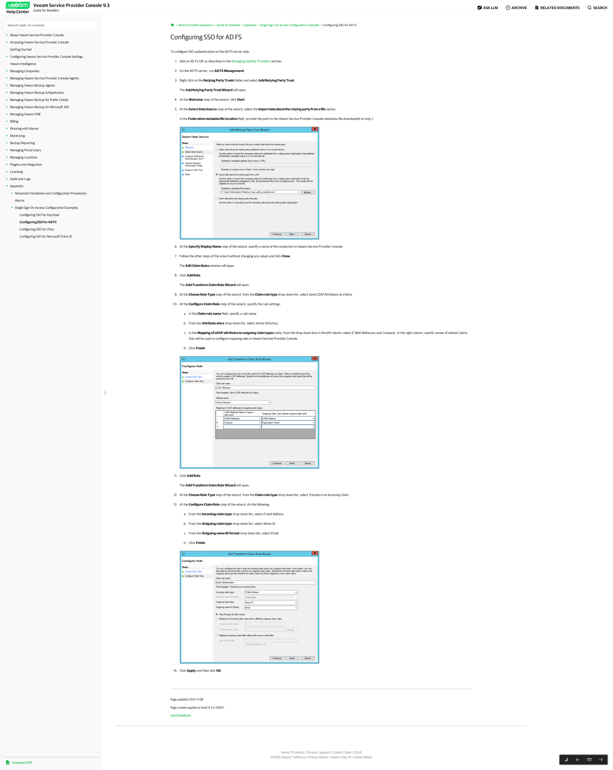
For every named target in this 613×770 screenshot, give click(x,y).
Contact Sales (342, 752)
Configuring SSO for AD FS (38, 222)
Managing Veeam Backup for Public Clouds (39, 100)
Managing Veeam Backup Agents (32, 85)
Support (324, 752)
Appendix (16, 186)
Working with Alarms (24, 128)
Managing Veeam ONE (25, 114)
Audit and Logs (20, 179)
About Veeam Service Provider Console (37, 35)
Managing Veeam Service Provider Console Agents (44, 78)
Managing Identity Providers (251, 61)
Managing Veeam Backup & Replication (37, 92)
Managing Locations (23, 157)
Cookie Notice (362, 757)
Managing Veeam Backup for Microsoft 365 (39, 107)
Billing (14, 121)
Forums (311, 752)
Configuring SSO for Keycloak (39, 215)
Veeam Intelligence (23, 64)
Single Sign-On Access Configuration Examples (46, 208)
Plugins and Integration (26, 164)
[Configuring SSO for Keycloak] (578, 760)
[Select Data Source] (249, 182)
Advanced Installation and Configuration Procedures (50, 193)
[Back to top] (589, 760)
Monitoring (17, 136)
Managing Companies (25, 71)
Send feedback (180, 715)
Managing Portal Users (25, 150)
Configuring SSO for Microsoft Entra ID (46, 236)
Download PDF (22, 762)
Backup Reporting (22, 143)
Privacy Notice (318, 757)
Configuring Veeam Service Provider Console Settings (46, 56)
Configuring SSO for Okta (37, 229)
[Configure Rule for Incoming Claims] (249, 606)
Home (285, 752)
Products (298, 752)
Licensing (16, 172)
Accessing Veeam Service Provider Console (39, 42)
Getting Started (21, 49)
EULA (358, 752)
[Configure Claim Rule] (249, 411)
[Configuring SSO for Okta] (601, 760)
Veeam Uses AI (340, 757)
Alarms (19, 200)
